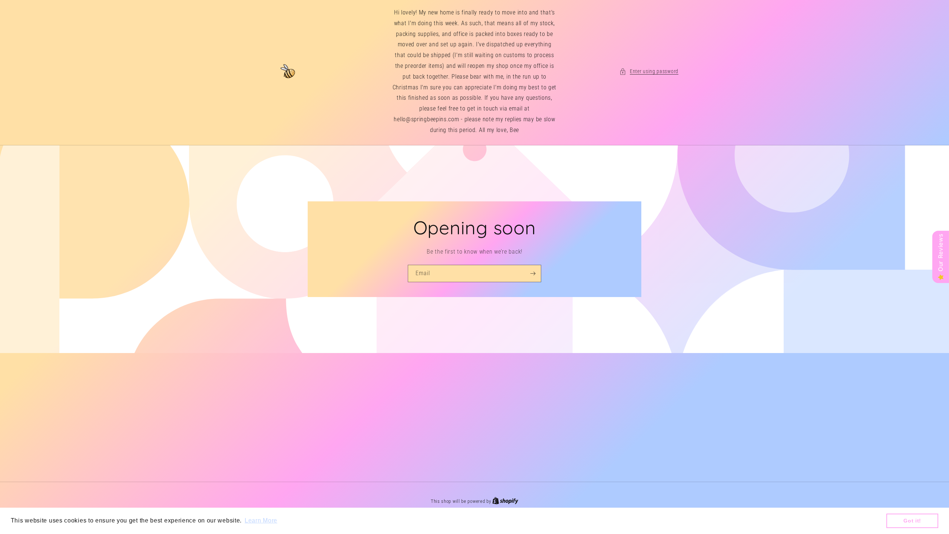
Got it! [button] (912, 521)
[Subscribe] (533, 273)
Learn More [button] (261, 520)
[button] (648, 71)
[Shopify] (505, 501)
